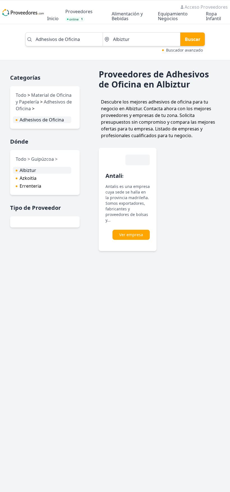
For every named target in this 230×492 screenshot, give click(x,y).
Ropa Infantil (213, 17)
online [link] (76, 19)
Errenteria (30, 186)
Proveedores (79, 12)
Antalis (115, 176)
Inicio (53, 19)
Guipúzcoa (43, 159)
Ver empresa (131, 234)
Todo (21, 95)
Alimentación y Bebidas (127, 17)
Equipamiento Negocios (173, 17)
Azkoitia (28, 178)
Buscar (192, 39)
